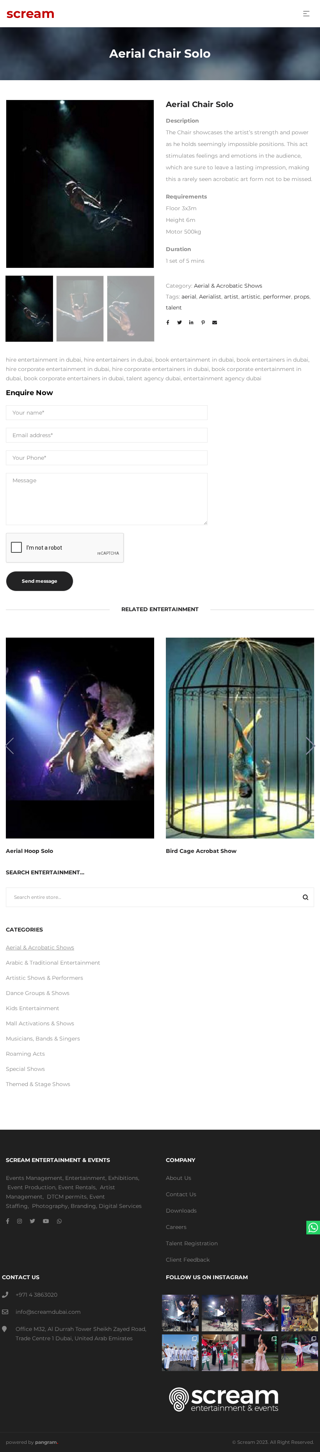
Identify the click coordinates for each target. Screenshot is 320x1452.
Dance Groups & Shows (37, 993)
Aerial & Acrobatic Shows (228, 285)
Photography (50, 1205)
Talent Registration (192, 1243)
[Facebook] (7, 1221)
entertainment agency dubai (222, 378)
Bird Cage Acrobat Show (201, 850)
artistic (250, 296)
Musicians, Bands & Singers (43, 1038)
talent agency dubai (153, 378)
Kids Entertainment (32, 1008)
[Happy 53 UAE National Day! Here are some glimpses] (299, 1313)
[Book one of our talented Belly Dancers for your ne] (260, 1352)
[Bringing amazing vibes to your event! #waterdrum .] (180, 1313)
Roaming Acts (25, 1053)
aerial (188, 296)
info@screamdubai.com (48, 1311)
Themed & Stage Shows (38, 1084)
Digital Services (120, 1205)
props (301, 296)
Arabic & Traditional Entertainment (53, 962)
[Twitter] (32, 1221)
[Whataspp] (59, 1221)
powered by (32, 1442)
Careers (176, 1227)
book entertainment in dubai (194, 359)
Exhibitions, (123, 1177)
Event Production (31, 1187)
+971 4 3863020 (36, 1294)
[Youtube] (46, 1221)
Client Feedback (188, 1259)
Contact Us (181, 1194)
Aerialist (210, 296)
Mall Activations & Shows (40, 1023)
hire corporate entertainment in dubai (57, 369)
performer (277, 296)
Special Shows (25, 1068)
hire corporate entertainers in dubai (160, 369)
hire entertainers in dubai (118, 359)
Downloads (181, 1210)
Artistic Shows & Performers (44, 977)
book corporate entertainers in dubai (74, 378)
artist (231, 296)
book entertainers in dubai (272, 359)
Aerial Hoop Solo (29, 850)
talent (174, 307)
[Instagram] (19, 1221)
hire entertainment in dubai (43, 359)
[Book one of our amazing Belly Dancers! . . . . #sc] (299, 1352)
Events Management (34, 1177)
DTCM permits (67, 1196)
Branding (83, 1205)
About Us (178, 1177)
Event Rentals (77, 1187)
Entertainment (85, 1177)
